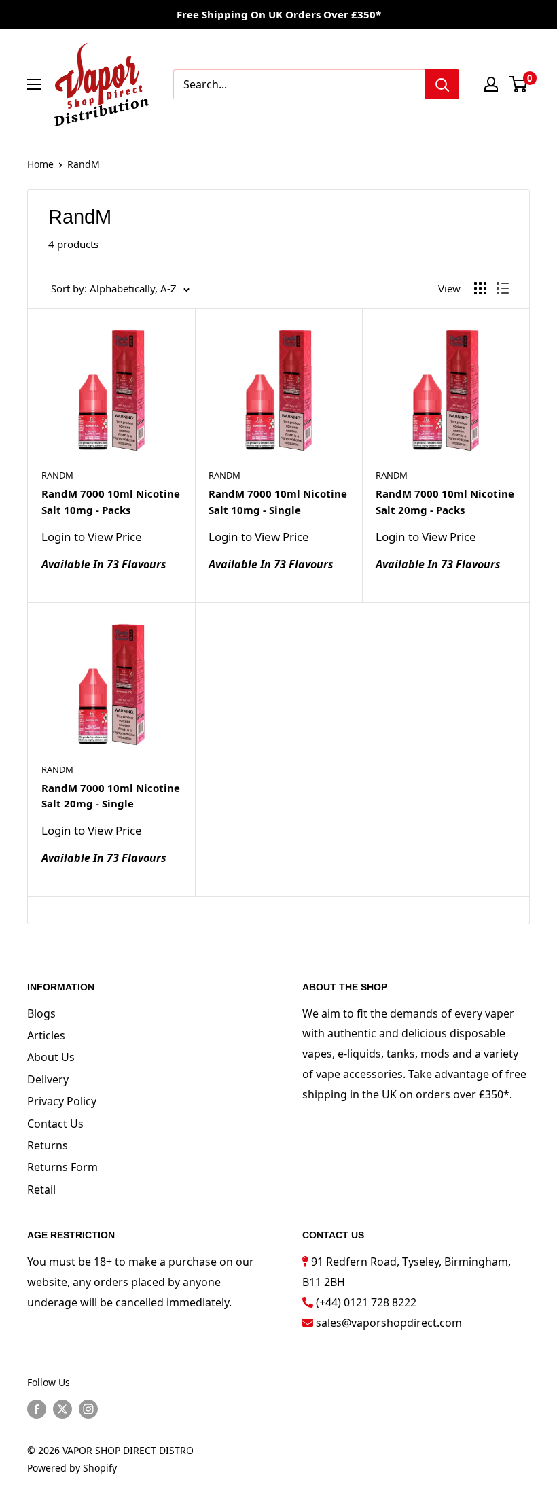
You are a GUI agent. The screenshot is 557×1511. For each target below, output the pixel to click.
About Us (51, 1056)
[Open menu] (34, 84)
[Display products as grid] (480, 288)
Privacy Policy (61, 1101)
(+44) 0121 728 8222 (366, 1302)
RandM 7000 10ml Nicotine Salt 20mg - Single (110, 795)
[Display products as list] (503, 288)
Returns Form (62, 1167)
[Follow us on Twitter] (62, 1409)
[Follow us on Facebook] (36, 1409)
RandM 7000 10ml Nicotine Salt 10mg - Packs (110, 501)
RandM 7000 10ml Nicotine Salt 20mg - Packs (445, 501)
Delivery (48, 1079)
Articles (46, 1035)
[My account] (491, 84)
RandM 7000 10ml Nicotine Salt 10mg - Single (278, 501)
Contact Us (55, 1123)
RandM (83, 164)
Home (40, 164)
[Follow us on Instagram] (88, 1409)
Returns (47, 1145)
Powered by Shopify (72, 1467)
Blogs (41, 1013)
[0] (518, 84)
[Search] (442, 84)
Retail (41, 1189)
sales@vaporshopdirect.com (389, 1322)
